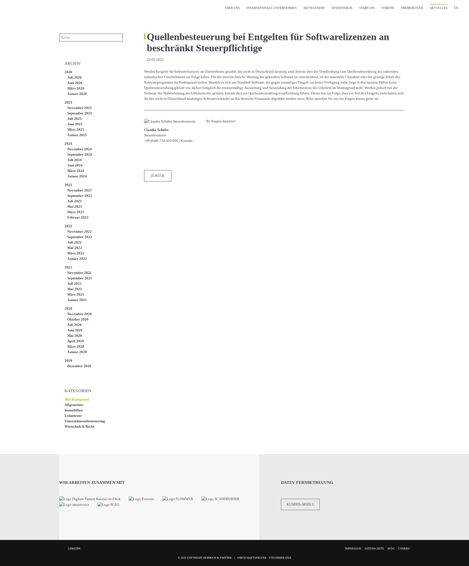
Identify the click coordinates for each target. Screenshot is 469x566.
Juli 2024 (74, 160)
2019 (68, 361)
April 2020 (75, 341)
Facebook (148, 156)
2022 (68, 226)
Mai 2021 (74, 289)
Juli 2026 (74, 77)
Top (458, 555)
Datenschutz (374, 548)
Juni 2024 (75, 165)
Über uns (232, 7)
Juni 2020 (75, 330)
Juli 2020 (74, 325)
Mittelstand (314, 7)
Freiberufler (412, 7)
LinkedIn (170, 156)
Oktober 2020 (77, 319)
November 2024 (79, 149)
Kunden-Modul (300, 504)
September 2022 (79, 237)
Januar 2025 (77, 135)
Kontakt (186, 141)
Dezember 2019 (79, 366)
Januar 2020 (77, 352)
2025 (68, 102)
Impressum (353, 548)
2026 (68, 72)
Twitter (159, 156)
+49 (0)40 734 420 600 (161, 141)
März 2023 (75, 212)
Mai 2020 (74, 336)
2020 (68, 308)
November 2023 (79, 190)
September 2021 (79, 278)
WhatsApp (192, 156)
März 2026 (75, 88)
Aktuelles (438, 7)
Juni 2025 (75, 124)
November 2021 (79, 273)
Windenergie (342, 7)
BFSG (391, 548)
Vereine (387, 7)
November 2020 (79, 314)
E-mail (202, 156)
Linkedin (74, 548)
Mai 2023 (74, 206)
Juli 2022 (74, 242)
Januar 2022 (77, 259)
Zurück (157, 176)
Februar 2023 (77, 217)
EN (456, 7)
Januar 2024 (77, 176)
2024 (68, 144)
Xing (181, 156)
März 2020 (75, 346)
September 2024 (79, 154)
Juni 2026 (75, 83)
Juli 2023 (74, 201)
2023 (68, 185)
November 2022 (79, 231)
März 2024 (75, 171)
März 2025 (75, 129)
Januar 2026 (77, 94)
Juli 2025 (74, 119)
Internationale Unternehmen (271, 7)
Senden (119, 37)
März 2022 (75, 253)
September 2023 (79, 196)
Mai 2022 (74, 248)
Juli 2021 (74, 284)
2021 (68, 267)
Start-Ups (367, 7)
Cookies (404, 548)
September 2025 (79, 113)
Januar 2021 (77, 300)
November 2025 (79, 108)
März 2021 (75, 294)
